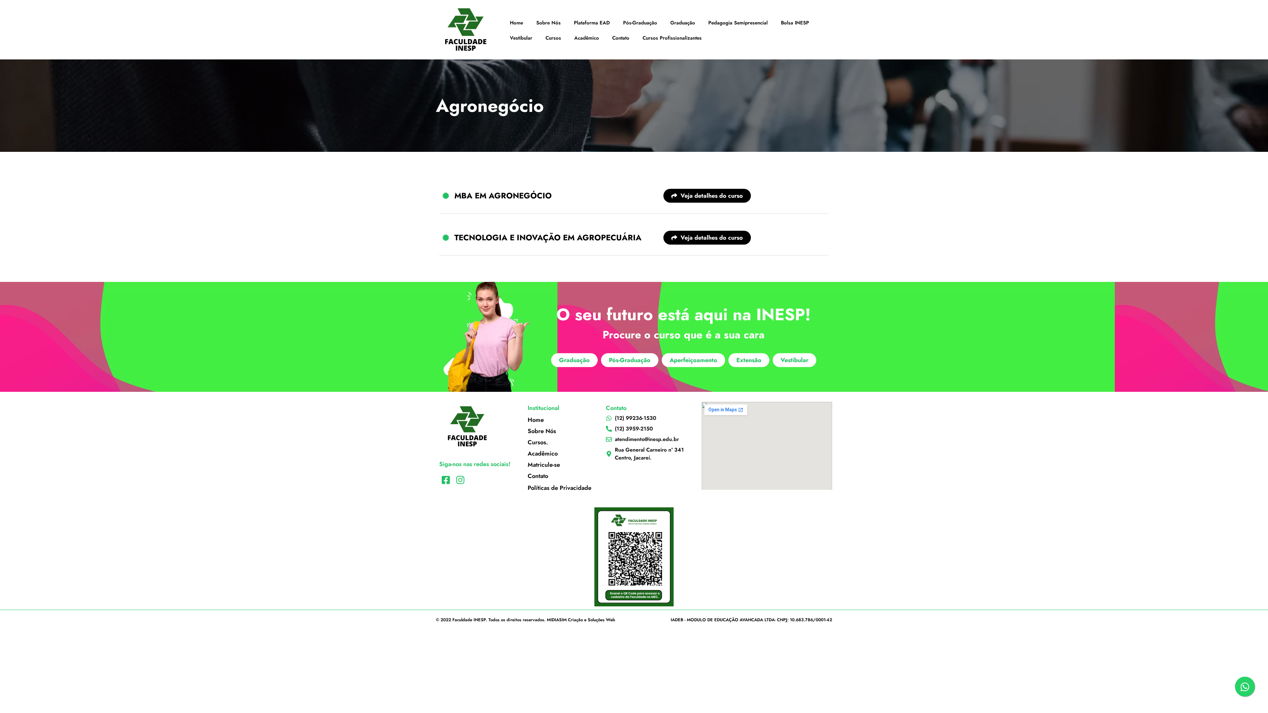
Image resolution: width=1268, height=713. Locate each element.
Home (516, 22)
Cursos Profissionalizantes (672, 38)
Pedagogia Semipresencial (738, 22)
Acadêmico (586, 38)
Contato (620, 38)
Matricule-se (544, 464)
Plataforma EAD (592, 22)
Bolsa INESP (795, 22)
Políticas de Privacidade (559, 488)
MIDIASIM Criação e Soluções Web (581, 620)
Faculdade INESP (469, 620)
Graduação (682, 22)
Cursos (553, 38)
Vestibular (521, 38)
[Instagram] (460, 480)
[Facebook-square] (445, 480)
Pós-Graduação (640, 22)
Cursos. (538, 442)
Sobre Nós (548, 22)
